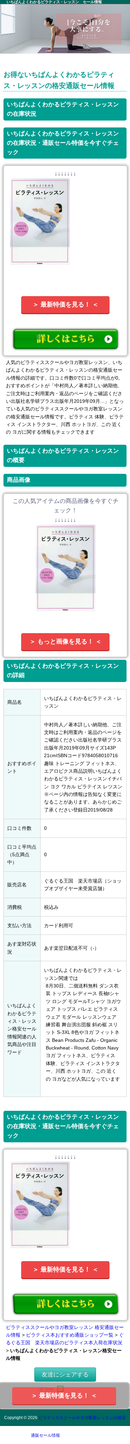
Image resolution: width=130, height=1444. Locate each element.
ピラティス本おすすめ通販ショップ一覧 (69, 1335)
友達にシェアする (65, 1374)
